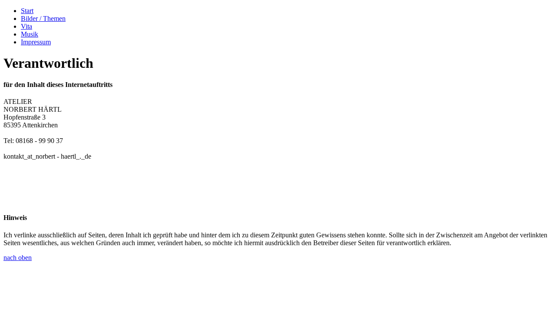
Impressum (36, 42)
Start (27, 10)
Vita (26, 26)
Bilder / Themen (43, 18)
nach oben (17, 257)
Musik (29, 34)
